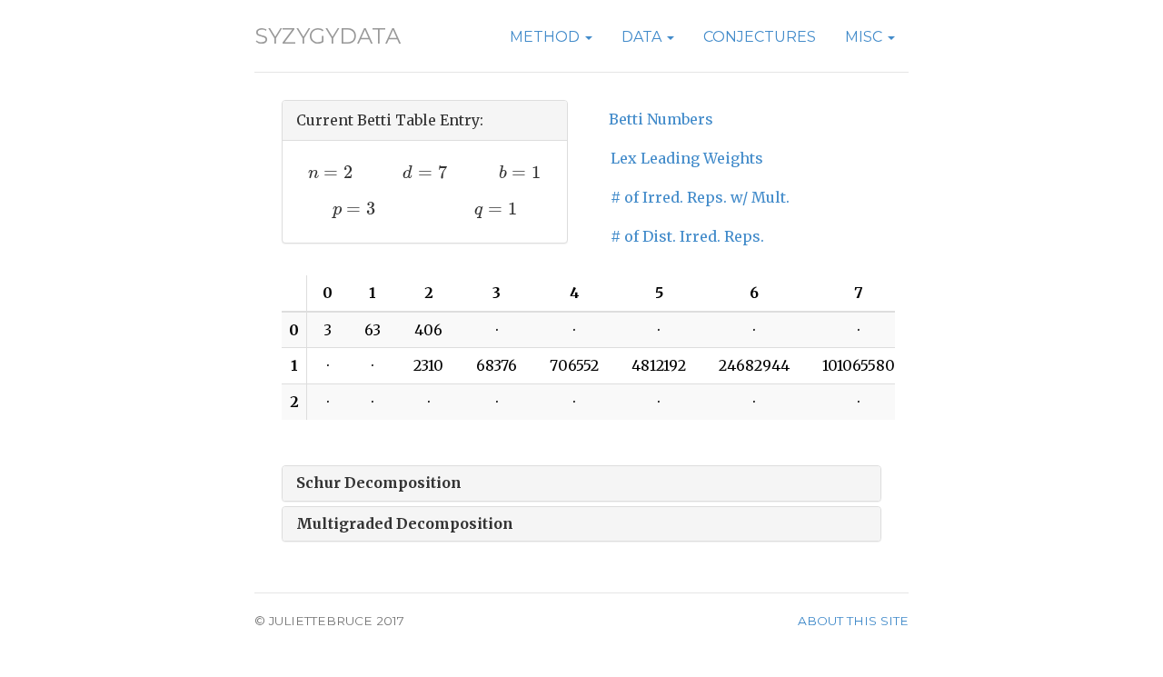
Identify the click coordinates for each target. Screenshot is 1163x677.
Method (546, 36)
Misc (865, 36)
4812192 (658, 365)
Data (643, 36)
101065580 (858, 365)
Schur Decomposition (379, 482)
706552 (574, 365)
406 (428, 330)
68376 (496, 365)
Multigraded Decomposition (404, 523)
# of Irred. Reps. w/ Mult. (700, 197)
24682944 (754, 365)
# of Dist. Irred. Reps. (687, 236)
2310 (428, 365)
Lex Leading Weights (687, 158)
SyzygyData (327, 36)
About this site (853, 620)
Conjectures (759, 36)
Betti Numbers (661, 119)
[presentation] (330, 172)
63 (372, 330)
